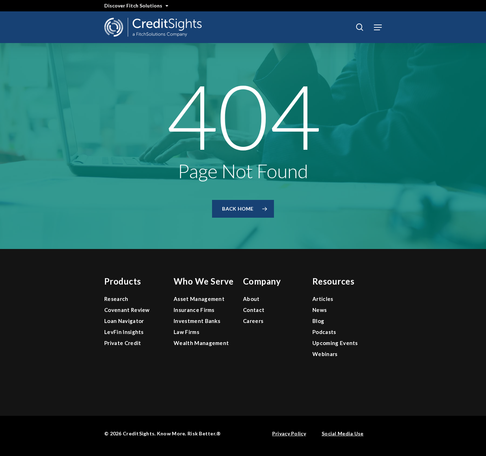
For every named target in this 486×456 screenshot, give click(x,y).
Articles (322, 299)
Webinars (325, 354)
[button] (378, 27)
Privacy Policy (289, 433)
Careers (253, 321)
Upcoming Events (335, 343)
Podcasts (324, 332)
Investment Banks (197, 321)
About (251, 299)
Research (116, 299)
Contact (253, 310)
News (319, 310)
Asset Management (199, 299)
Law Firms (186, 332)
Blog (318, 321)
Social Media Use (342, 433)
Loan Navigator (124, 321)
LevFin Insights (124, 332)
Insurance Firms (194, 310)
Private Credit (122, 343)
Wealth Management (201, 343)
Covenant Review (127, 310)
